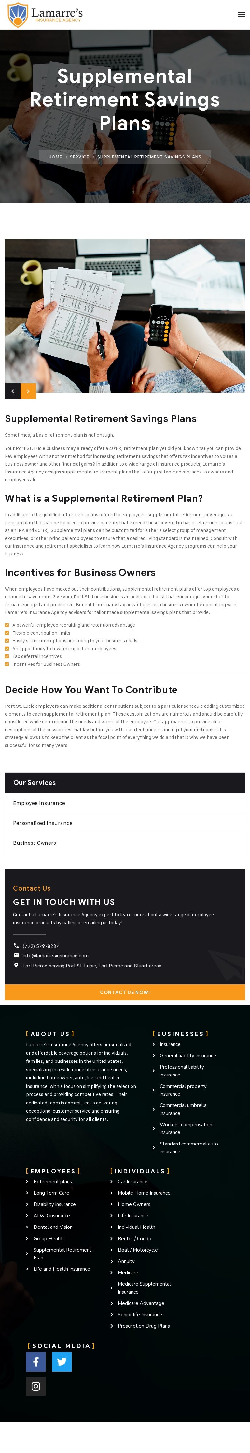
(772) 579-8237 (41, 946)
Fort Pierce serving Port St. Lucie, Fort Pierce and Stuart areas (92, 966)
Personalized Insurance (43, 823)
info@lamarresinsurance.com (56, 956)
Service (79, 156)
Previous (13, 391)
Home (55, 156)
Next (28, 391)
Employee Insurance (39, 803)
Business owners (34, 843)
